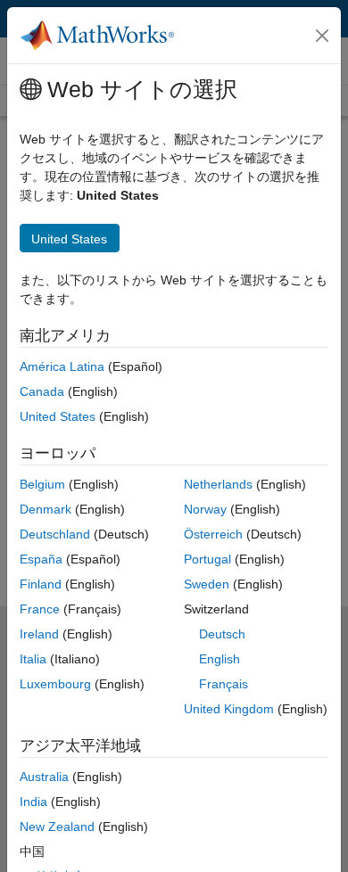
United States (57, 416)
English (219, 659)
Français (223, 684)
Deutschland (55, 534)
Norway (205, 509)
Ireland (39, 634)
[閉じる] (322, 35)
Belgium (42, 484)
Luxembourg (55, 684)
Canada (42, 391)
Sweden (206, 584)
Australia (44, 776)
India (33, 801)
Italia (33, 659)
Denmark (45, 509)
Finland (41, 584)
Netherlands (218, 484)
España (41, 559)
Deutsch (222, 634)
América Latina (62, 366)
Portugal (207, 559)
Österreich (213, 534)
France (40, 609)
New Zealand (57, 826)
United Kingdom (229, 709)
